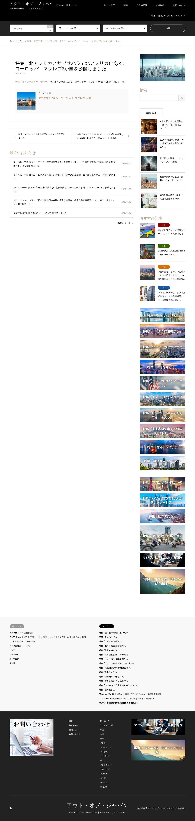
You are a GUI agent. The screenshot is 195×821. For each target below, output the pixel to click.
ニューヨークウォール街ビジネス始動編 (118, 698)
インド (52, 637)
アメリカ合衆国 (26, 632)
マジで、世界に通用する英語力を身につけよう (118, 702)
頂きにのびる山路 (106, 694)
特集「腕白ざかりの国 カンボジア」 (114, 632)
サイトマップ (105, 812)
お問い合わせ (179, 5)
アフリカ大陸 (15, 645)
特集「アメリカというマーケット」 (114, 654)
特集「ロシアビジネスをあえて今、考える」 (117, 663)
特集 (126, 5)
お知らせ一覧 (124, 222)
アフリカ (27, 645)
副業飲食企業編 (154, 694)
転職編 (119, 694)
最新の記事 (141, 5)
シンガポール (63, 637)
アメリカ (13, 632)
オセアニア (14, 659)
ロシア (12, 650)
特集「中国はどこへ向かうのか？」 (114, 681)
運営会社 (72, 812)
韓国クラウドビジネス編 (135, 694)
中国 (32, 637)
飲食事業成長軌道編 (146, 698)
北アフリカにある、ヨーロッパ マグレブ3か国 (65, 98)
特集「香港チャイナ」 (108, 672)
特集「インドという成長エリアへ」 (114, 659)
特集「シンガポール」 (108, 637)
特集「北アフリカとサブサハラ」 (32, 81)
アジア (12, 637)
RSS (11, 808)
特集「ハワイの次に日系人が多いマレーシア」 (118, 685)
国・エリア (109, 5)
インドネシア (17, 641)
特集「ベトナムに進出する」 (111, 641)
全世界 (12, 663)
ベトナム (75, 637)
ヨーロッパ (14, 654)
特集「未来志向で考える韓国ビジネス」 (115, 667)
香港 (45, 637)
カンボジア (22, 637)
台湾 (38, 637)
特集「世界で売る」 (107, 689)
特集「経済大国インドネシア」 (112, 676)
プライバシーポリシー (88, 812)
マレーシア (30, 641)
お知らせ (160, 5)
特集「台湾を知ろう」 (108, 650)
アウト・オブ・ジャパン (97, 805)
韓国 (84, 637)
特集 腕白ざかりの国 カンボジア (168, 15)
